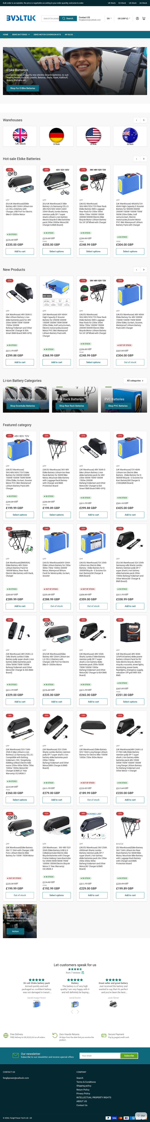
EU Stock (122, 3)
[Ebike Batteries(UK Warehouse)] (19, 136)
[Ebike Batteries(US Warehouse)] (130, 136)
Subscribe (129, 1055)
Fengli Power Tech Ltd (19, 1118)
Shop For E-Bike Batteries (22, 88)
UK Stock (112, 3)
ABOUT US (81, 1101)
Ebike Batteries (19, 34)
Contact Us (81, 1105)
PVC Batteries (114, 399)
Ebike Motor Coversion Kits (47, 34)
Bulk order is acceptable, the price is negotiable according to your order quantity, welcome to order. (43, 3)
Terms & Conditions (86, 1082)
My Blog (69, 34)
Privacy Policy (83, 1093)
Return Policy (82, 1089)
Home (5, 34)
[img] (75, 969)
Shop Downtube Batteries (22, 406)
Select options (57, 251)
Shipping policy (83, 1085)
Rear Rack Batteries (70, 399)
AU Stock (143, 3)
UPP (7, 200)
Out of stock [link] (130, 362)
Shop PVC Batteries (118, 406)
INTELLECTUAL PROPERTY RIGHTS (93, 1097)
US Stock (133, 3)
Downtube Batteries (21, 399)
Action (15, 931)
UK (31, 1118)
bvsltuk (119, 844)
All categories (134, 380)
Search (69, 18)
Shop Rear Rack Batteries (71, 406)
